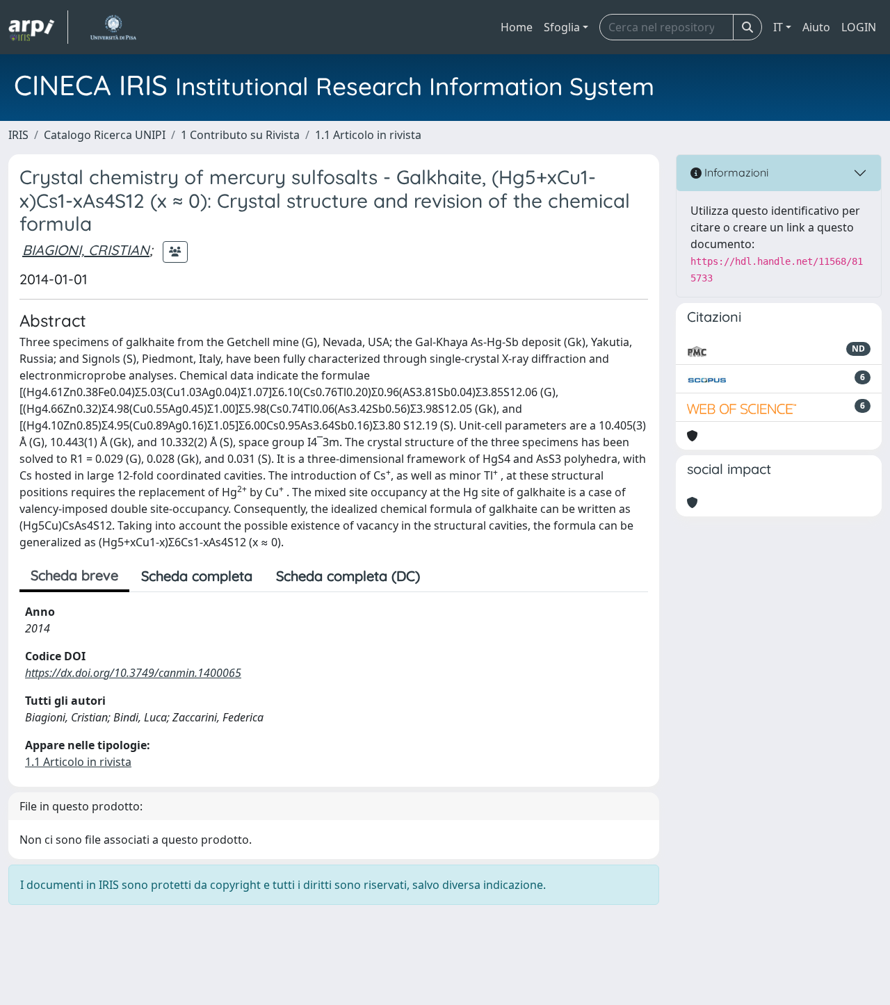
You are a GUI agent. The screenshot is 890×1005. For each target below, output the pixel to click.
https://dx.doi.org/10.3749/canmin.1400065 (133, 672)
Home (517, 27)
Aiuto (816, 27)
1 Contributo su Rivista (240, 134)
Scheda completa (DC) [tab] (348, 576)
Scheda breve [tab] (74, 575)
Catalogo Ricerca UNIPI (104, 134)
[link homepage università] (113, 27)
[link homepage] (38, 27)
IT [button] (778, 27)
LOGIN (858, 27)
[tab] (443, 576)
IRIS (18, 134)
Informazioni (735, 172)
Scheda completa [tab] (196, 576)
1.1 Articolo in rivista (368, 134)
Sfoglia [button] (562, 27)
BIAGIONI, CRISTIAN (85, 250)
